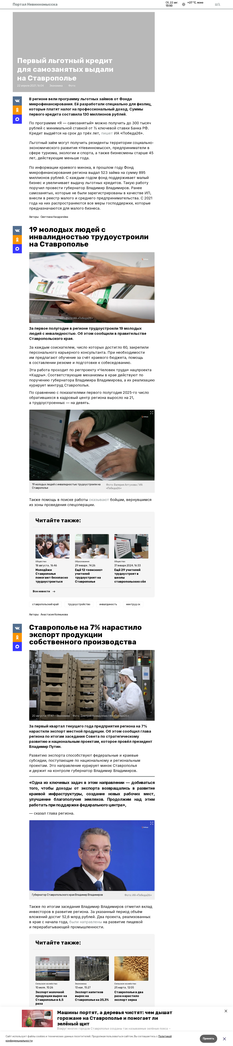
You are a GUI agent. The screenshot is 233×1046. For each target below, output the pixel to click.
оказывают (99, 499)
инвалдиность (108, 604)
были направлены (85, 922)
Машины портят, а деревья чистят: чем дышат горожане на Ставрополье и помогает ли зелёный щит (114, 1018)
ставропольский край (45, 604)
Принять (208, 1038)
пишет (107, 133)
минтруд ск (133, 604)
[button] (37, 1018)
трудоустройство (79, 604)
